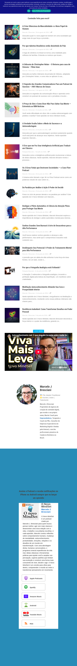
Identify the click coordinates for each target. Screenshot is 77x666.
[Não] (75, 7)
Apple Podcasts (36, 578)
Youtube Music (36, 615)
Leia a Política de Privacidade (41, 11)
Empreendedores (46, 418)
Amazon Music (36, 597)
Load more (38, 331)
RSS (31, 624)
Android (33, 606)
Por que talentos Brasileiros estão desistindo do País (44, 46)
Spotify (32, 587)
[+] (12, 32)
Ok (29, 11)
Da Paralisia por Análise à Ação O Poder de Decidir (42, 187)
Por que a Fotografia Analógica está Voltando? (41, 267)
